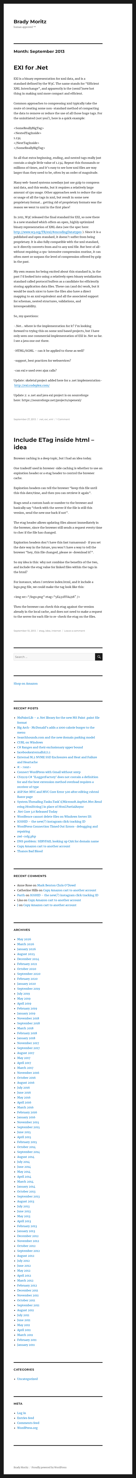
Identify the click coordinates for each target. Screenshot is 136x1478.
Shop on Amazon (26, 683)
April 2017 (24, 1063)
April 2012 (24, 1275)
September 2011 (28, 1305)
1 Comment (63, 419)
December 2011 (27, 1290)
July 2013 (23, 1206)
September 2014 (28, 1152)
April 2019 (24, 1003)
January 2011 (26, 1345)
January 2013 (26, 1231)
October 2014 (26, 1147)
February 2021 (27, 964)
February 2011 (26, 1340)
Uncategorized (27, 1379)
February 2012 (27, 1285)
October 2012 (26, 1246)
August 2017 (25, 1053)
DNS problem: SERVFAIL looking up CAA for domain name (58, 841)
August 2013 (25, 1201)
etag (41, 630)
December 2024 (28, 959)
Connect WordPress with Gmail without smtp (49, 772)
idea (47, 630)
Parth (21, 895)
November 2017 (28, 1043)
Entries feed (25, 1418)
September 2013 (28, 1196)
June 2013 (24, 1211)
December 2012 (28, 1236)
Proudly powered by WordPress (49, 1467)
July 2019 (23, 993)
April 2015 (24, 1137)
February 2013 (27, 1226)
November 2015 (28, 1122)
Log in (21, 1413)
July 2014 (23, 1162)
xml (51, 419)
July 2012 (23, 1260)
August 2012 (25, 1256)
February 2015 (27, 1142)
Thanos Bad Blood (30, 851)
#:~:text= (24, 767)
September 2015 (28, 1127)
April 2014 (24, 1176)
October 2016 (26, 1077)
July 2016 (23, 1087)
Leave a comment (74, 630)
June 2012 (24, 1265)
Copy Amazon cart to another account (43, 846)
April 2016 (24, 1102)
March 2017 (25, 1068)
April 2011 (24, 1330)
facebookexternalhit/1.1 (33, 752)
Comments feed (28, 1423)
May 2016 (24, 1097)
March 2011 (25, 1335)
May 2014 (23, 1171)
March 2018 (25, 1028)
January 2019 (26, 1013)
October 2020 (26, 969)
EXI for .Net (31, 67)
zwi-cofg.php (26, 836)
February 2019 (27, 1008)
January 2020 (26, 983)
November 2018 (28, 1018)
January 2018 (26, 1038)
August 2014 (25, 1157)
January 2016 (26, 1117)
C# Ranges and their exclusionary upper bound (50, 747)
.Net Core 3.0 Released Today (37, 811)
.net (41, 419)
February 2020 (27, 979)
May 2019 (24, 998)
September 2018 (28, 1023)
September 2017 (28, 1048)
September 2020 (28, 974)
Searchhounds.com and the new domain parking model (56, 737)
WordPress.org (27, 1428)
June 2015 (24, 1132)
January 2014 (26, 1186)
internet (56, 630)
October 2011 (26, 1300)
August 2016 (26, 1082)
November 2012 (28, 1241)
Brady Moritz (30, 22)
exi (46, 419)
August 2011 (25, 1310)
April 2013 (24, 1221)
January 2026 (26, 949)
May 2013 (23, 1216)
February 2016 (27, 1112)
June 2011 (23, 1320)
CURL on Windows (30, 742)
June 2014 (24, 1166)
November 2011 (28, 1295)
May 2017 (23, 1058)
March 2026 (25, 944)
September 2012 (28, 1251)
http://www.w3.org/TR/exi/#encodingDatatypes (48, 232)
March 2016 (25, 1107)
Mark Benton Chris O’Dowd (56, 885)
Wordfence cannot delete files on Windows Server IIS (54, 816)
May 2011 (23, 1325)
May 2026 (24, 939)
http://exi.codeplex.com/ (32, 385)
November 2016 (28, 1072)
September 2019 (28, 988)
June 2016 (24, 1092)
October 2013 (26, 1191)
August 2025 (26, 954)
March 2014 (25, 1181)
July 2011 (23, 1315)
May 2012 (23, 1270)
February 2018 (27, 1033)
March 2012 (25, 1280)
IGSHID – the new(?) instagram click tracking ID (51, 821)
